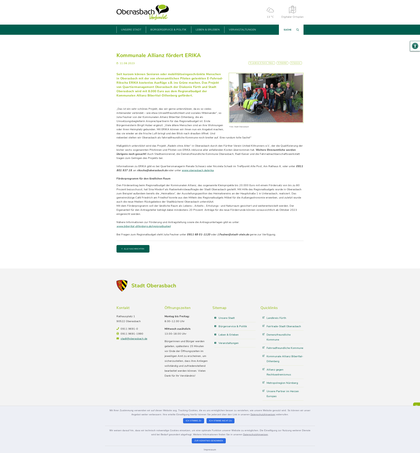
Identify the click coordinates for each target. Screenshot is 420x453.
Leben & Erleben (229, 335)
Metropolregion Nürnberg (282, 383)
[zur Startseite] (142, 12)
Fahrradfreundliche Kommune (285, 348)
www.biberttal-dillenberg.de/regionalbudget (143, 226)
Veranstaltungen (229, 343)
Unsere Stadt (227, 318)
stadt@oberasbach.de (134, 338)
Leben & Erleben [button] (208, 29)
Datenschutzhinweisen (263, 414)
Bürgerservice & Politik (233, 326)
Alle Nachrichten (134, 248)
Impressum (210, 449)
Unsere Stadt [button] (131, 29)
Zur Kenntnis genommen (208, 441)
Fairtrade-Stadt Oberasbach (284, 326)
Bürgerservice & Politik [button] (168, 29)
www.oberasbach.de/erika (198, 170)
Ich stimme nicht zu (220, 421)
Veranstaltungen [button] (242, 29)
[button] (415, 46)
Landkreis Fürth (276, 318)
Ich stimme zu (193, 421)
